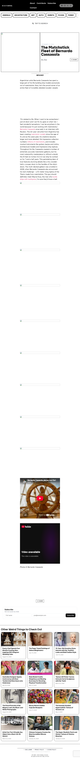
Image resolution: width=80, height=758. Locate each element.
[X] (67, 5)
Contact (33, 8)
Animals (6, 15)
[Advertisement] (40, 104)
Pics (45, 60)
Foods (61, 15)
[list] (40, 15)
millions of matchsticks (36, 142)
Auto (41, 15)
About (32, 3)
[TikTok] (70, 5)
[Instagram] (65, 5)
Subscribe (52, 3)
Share (75, 59)
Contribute (41, 3)
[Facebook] (62, 5)
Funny (71, 15)
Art (33, 15)
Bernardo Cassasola (27, 129)
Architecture (20, 15)
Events (51, 15)
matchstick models (38, 134)
